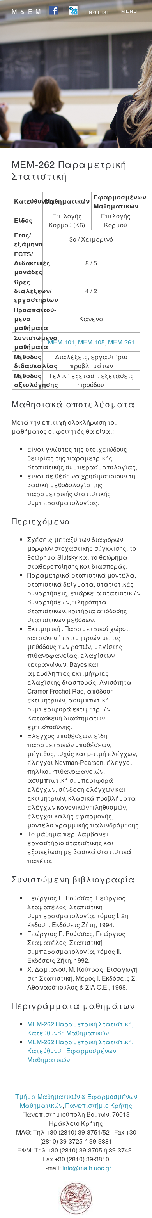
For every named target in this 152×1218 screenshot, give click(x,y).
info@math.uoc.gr (86, 1167)
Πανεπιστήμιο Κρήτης (98, 1105)
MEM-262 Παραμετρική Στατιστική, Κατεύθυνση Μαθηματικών (80, 1028)
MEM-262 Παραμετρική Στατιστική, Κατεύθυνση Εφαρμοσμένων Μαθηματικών (80, 1050)
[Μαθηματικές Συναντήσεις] (73, 11)
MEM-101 (61, 341)
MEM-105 (91, 341)
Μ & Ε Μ (27, 11)
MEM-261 (121, 341)
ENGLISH (98, 12)
